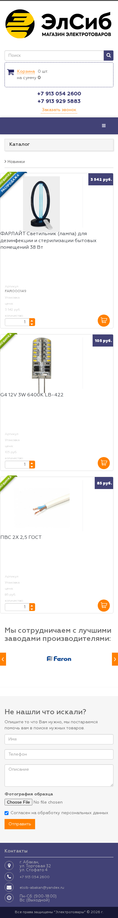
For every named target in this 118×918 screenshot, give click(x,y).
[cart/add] (104, 321)
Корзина (26, 71)
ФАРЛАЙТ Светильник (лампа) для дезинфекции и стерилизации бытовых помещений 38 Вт (48, 241)
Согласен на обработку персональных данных (59, 813)
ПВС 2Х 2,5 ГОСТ (21, 537)
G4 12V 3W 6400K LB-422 (32, 395)
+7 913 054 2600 (59, 94)
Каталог (19, 144)
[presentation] (3, 659)
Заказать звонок (59, 110)
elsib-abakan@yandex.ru (42, 888)
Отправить (19, 824)
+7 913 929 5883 (59, 101)
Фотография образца (29, 794)
